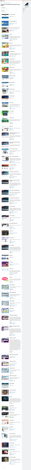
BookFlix (11, 34)
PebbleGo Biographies (13, 292)
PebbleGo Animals (12, 284)
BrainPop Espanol (12, 51)
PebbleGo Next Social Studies (14, 354)
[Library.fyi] (1, 1)
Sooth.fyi (11, 396)
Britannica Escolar (12, 82)
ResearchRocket (12, 383)
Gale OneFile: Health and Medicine (14, 190)
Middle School (12, 77)
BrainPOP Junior (12, 67)
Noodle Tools (11, 268)
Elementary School (15, 39)
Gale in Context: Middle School (14, 156)
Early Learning (12, 117)
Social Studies (13, 108)
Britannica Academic (12, 75)
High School (12, 138)
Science (19, 162)
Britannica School (12, 89)
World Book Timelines (13, 457)
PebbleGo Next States (13, 361)
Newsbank (11, 255)
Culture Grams (12, 102)
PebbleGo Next (12, 308)
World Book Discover (13, 433)
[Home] (26, 5)
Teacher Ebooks (12, 412)
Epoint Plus (11, 126)
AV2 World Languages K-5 (13, 21)
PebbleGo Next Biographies (13, 315)
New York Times (12, 245)
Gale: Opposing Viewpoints (13, 223)
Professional (15, 176)
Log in (4, 467)
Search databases (3, 7)
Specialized (13, 139)
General (13, 16)
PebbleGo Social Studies (13, 375)
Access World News (12, 14)
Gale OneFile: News (12, 206)
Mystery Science (12, 237)
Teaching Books (12, 420)
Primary (12, 39)
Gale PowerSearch (12, 215)
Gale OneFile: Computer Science (14, 171)
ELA (12, 40)
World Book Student (12, 449)
